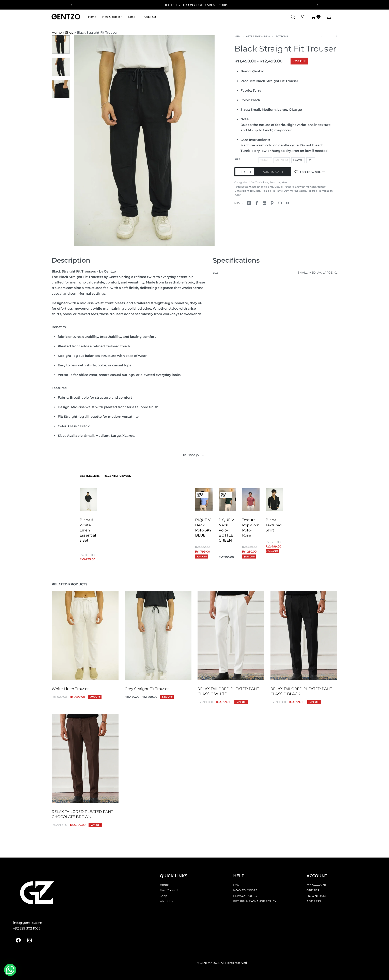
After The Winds (258, 36)
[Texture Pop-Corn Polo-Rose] (251, 500)
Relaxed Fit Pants (272, 190)
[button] (194, 455)
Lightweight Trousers (247, 190)
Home (92, 16)
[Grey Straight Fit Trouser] (158, 635)
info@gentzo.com (27, 923)
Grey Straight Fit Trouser (147, 689)
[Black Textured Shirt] (274, 500)
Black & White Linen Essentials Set (88, 530)
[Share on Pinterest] (272, 203)
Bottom (246, 186)
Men (237, 36)
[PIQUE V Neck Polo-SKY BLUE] (204, 500)
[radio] (298, 160)
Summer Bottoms (295, 190)
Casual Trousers (284, 186)
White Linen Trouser (70, 689)
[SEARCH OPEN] (293, 16)
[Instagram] (29, 940)
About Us (150, 16)
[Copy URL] (287, 203)
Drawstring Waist (305, 186)
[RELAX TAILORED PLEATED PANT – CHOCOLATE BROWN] (85, 758)
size (237, 159)
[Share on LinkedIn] (264, 203)
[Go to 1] (61, 44)
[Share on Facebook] (257, 203)
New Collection (112, 16)
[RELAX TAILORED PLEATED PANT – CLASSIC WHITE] (231, 635)
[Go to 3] (61, 89)
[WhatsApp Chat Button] (10, 970)
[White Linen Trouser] (85, 635)
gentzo (321, 186)
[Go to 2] (61, 67)
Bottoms (282, 36)
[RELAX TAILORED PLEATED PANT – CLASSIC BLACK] (303, 635)
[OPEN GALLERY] (144, 140)
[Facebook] (18, 940)
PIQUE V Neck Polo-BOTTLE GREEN (226, 530)
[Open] (303, 16)
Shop (131, 16)
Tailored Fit (314, 190)
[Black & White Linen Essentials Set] (88, 500)
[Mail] (280, 203)
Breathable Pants (262, 186)
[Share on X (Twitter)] (249, 203)
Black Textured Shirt (274, 525)
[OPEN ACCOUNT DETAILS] (329, 16)
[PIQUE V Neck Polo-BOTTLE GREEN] (227, 500)
